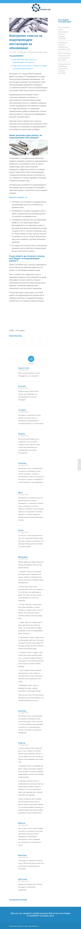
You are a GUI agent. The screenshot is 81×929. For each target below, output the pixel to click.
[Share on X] (21, 342)
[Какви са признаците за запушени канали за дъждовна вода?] (79, 464)
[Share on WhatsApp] (28, 342)
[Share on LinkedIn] (44, 342)
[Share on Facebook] (13, 342)
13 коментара (22, 52)
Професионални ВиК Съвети (38, 52)
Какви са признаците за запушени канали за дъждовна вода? (64, 55)
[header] (40, 8)
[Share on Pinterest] (36, 342)
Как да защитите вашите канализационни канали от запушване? (63, 31)
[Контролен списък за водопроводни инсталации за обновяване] (28, 25)
